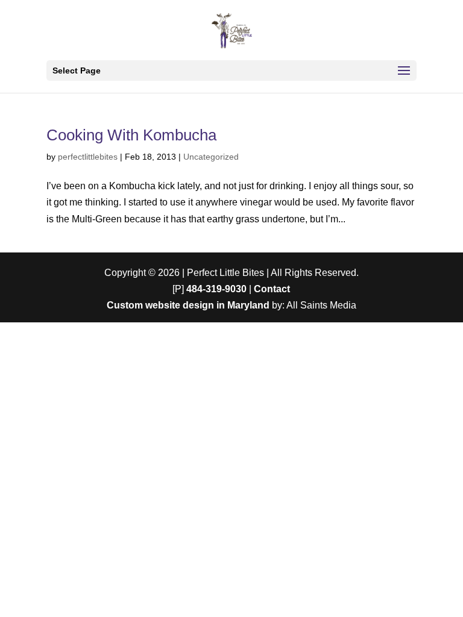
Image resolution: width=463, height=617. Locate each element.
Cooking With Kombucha (131, 135)
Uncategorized (211, 156)
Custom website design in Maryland (188, 305)
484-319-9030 (216, 289)
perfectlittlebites (88, 156)
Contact (272, 289)
